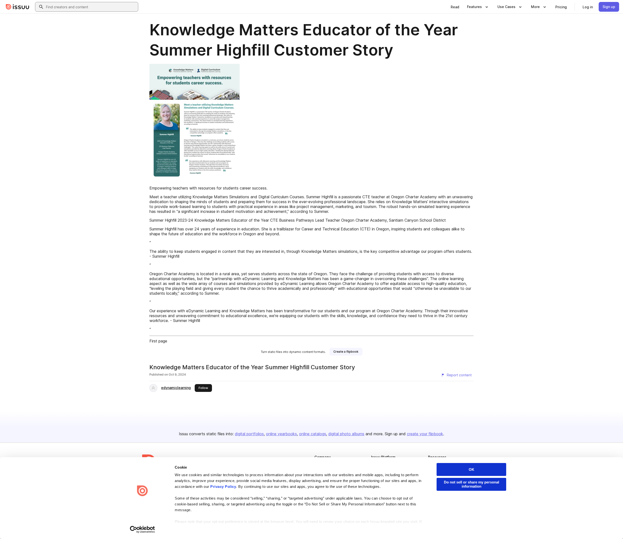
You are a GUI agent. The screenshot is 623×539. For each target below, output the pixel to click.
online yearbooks (281, 433)
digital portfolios (249, 433)
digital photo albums (346, 433)
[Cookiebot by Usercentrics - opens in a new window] (142, 529)
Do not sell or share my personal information (471, 484)
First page (158, 341)
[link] (455, 7)
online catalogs (312, 433)
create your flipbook (425, 433)
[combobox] (91, 6)
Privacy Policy (223, 486)
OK (471, 469)
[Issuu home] (17, 6)
